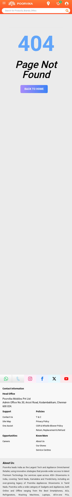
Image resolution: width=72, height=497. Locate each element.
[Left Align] (67, 10)
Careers (6, 441)
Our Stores (41, 445)
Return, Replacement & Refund (50, 430)
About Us (40, 441)
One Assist (8, 425)
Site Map (7, 421)
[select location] (50, 4)
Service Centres (43, 450)
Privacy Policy (42, 421)
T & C (38, 417)
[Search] (43, 3)
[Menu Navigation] (4, 3)
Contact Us (8, 417)
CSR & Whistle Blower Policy (49, 425)
